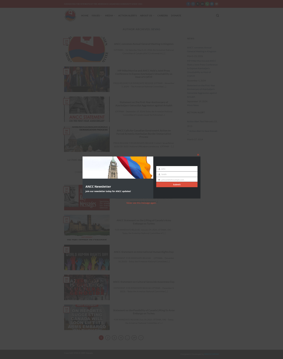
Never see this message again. (141, 202)
